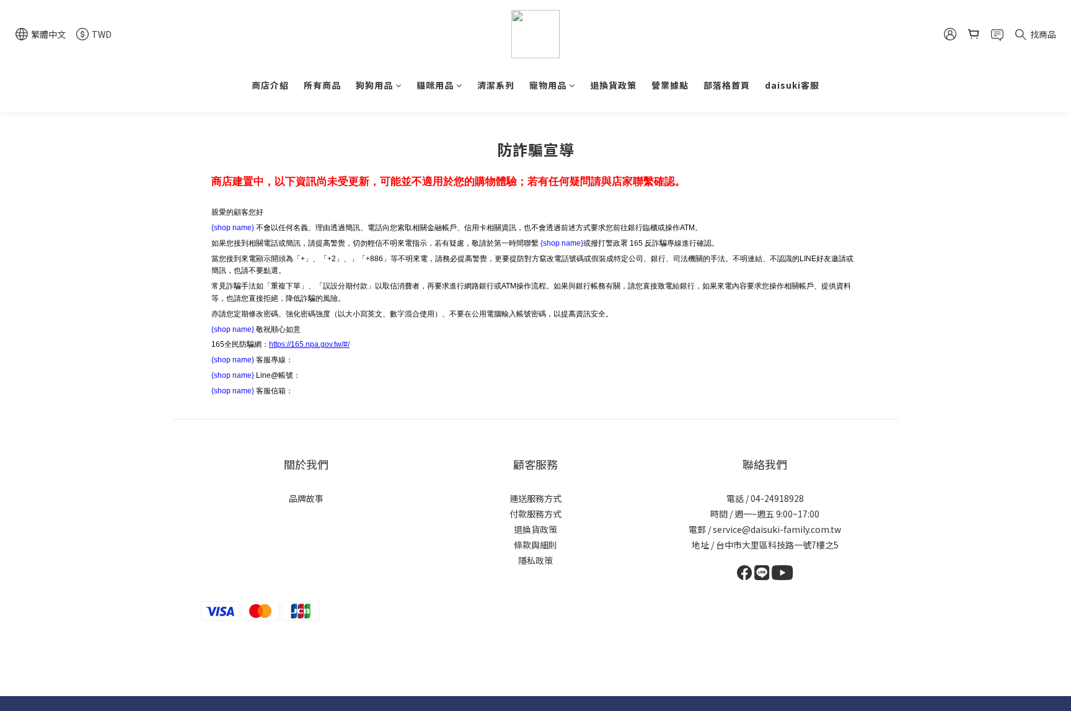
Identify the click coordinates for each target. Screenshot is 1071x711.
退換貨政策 (613, 85)
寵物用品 (547, 85)
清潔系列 (495, 85)
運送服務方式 (535, 498)
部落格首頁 (726, 85)
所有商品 (322, 85)
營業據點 (670, 85)
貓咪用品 (435, 85)
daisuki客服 (792, 85)
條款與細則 (535, 545)
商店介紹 (270, 85)
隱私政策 (535, 560)
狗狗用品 (374, 85)
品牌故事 (306, 498)
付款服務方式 (535, 514)
